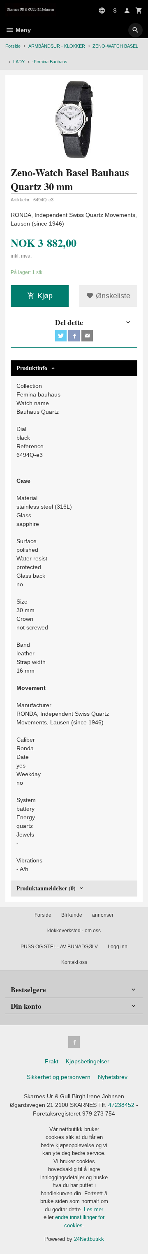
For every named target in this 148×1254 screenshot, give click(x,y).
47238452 (121, 1105)
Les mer (93, 1209)
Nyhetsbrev (112, 1077)
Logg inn (117, 947)
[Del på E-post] (87, 335)
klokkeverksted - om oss (74, 931)
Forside (13, 46)
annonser (102, 915)
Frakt (51, 1061)
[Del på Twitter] (61, 335)
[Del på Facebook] (74, 335)
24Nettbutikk (89, 1239)
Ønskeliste (112, 296)
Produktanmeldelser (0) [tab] (46, 888)
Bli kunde (71, 915)
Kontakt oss (74, 962)
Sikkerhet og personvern (58, 1077)
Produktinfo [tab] (31, 368)
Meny (22, 30)
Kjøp (45, 296)
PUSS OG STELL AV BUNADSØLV (59, 947)
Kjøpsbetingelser (87, 1061)
